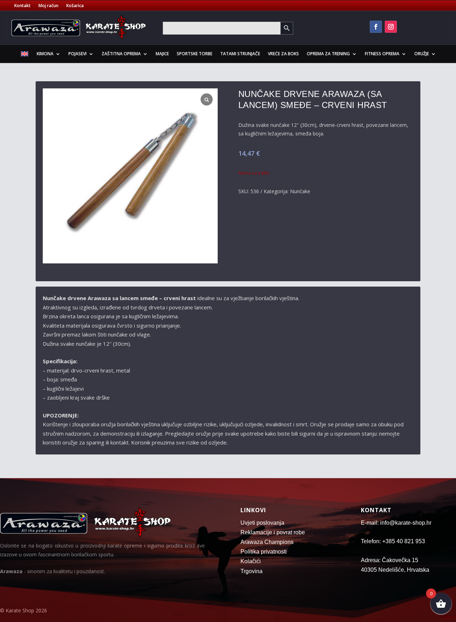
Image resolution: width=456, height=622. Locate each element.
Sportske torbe (194, 54)
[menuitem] (24, 55)
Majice (162, 54)
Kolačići (250, 561)
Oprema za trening (328, 54)
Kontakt (22, 6)
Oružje (421, 54)
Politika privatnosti (263, 552)
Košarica (75, 6)
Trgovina (251, 571)
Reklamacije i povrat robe (272, 532)
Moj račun (48, 6)
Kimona (45, 54)
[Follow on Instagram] (391, 27)
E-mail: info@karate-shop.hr (396, 523)
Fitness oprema (382, 54)
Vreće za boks (283, 54)
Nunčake (300, 191)
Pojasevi (77, 54)
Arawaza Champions (267, 542)
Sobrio (448, 616)
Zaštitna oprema (121, 54)
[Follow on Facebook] (376, 27)
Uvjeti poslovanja (262, 523)
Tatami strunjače (240, 54)
